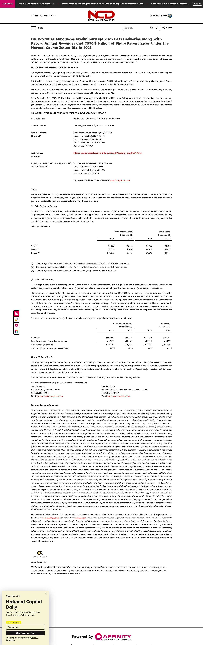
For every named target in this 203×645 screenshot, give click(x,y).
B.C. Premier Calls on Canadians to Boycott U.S (29, 3)
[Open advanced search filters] (157, 28)
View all (197, 3)
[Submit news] (16, 314)
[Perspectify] (16, 319)
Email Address (13, 622)
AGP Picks (7, 4)
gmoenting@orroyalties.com (50, 396)
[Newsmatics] (16, 331)
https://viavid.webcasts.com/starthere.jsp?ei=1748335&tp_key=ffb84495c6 (107, 153)
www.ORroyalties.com (120, 180)
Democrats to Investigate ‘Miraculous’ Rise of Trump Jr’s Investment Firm (102, 3)
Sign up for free (25, 632)
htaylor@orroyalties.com (118, 396)
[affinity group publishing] (16, 325)
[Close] (46, 594)
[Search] (151, 28)
